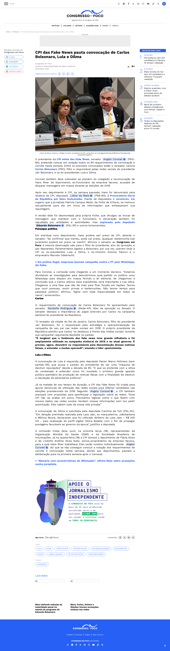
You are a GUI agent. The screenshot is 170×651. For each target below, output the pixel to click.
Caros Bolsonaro (95, 554)
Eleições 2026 (92, 26)
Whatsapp (13, 62)
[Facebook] (128, 4)
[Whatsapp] (119, 4)
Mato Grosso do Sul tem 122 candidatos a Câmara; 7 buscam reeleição (154, 75)
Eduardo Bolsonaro (48, 225)
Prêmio (115, 26)
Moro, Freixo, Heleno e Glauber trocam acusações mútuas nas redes (84, 607)
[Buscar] (164, 4)
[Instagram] (143, 4)
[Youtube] (148, 4)
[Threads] (158, 4)
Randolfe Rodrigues (60, 308)
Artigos (78, 26)
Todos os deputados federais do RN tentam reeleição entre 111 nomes (154, 125)
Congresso (42, 564)
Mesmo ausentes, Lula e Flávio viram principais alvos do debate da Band (155, 92)
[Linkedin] (138, 4)
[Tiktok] (153, 4)
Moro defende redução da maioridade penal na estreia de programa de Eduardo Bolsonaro (48, 608)
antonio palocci (80, 548)
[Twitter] (133, 4)
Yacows (40, 554)
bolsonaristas (121, 548)
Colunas (67, 26)
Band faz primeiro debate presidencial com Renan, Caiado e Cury (154, 108)
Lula (39, 548)
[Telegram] (124, 4)
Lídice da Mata (79, 195)
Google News (15, 71)
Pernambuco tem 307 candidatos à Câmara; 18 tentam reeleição (154, 60)
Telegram (13, 66)
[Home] (85, 13)
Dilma (48, 548)
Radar (105, 26)
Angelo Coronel (112, 159)
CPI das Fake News (75, 554)
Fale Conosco (98, 635)
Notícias (55, 26)
